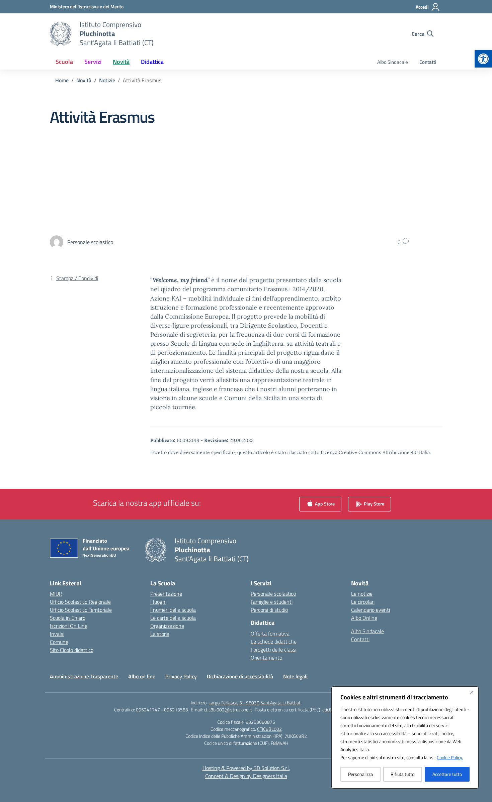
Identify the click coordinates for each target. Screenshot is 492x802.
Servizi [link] (92, 61)
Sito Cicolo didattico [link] (71, 650)
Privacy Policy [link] (181, 676)
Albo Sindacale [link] (392, 62)
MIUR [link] (56, 594)
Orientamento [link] (266, 658)
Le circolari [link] (363, 602)
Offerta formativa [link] (270, 633)
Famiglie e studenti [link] (272, 602)
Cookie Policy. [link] (450, 757)
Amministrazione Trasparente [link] (84, 676)
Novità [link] (121, 61)
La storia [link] (159, 634)
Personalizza (360, 774)
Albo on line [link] (141, 676)
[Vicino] (472, 692)
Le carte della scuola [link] (173, 618)
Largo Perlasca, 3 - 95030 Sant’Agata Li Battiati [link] (255, 702)
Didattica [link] (152, 61)
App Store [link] (324, 503)
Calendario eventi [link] (370, 610)
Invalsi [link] (57, 634)
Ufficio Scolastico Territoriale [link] (81, 610)
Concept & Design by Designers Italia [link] (246, 776)
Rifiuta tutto (402, 774)
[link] (483, 59)
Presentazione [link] (166, 594)
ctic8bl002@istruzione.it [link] (228, 709)
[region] (405, 737)
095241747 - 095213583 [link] (162, 709)
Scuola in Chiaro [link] (67, 618)
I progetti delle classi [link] (273, 650)
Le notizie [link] (362, 594)
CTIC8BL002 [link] (269, 728)
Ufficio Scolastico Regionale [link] (80, 602)
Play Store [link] (373, 503)
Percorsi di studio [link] (269, 610)
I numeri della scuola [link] (173, 610)
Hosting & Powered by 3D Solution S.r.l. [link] (246, 768)
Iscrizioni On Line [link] (68, 626)
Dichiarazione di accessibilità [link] (240, 676)
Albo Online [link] (364, 618)
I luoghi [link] (158, 602)
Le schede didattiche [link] (274, 642)
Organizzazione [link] (167, 626)
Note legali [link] (295, 676)
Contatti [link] (427, 62)
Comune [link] (59, 642)
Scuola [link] (64, 61)
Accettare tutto (447, 774)
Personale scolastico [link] (273, 594)
